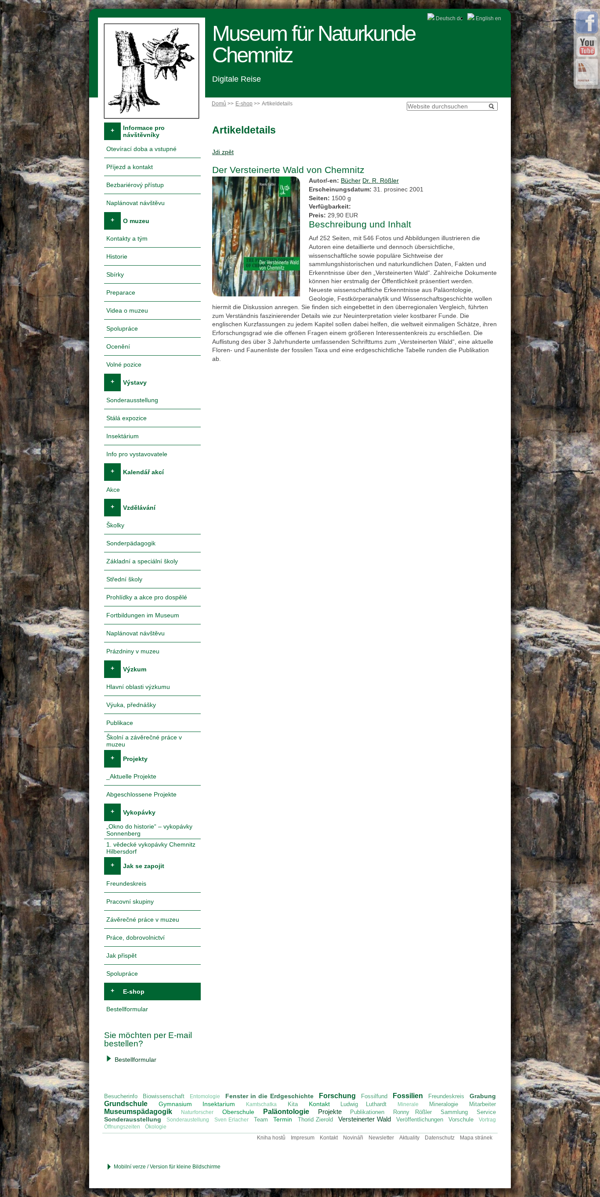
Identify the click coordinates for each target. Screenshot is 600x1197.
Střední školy (124, 579)
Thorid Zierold (315, 1119)
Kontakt (319, 1103)
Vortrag (487, 1120)
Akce (113, 489)
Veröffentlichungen (419, 1119)
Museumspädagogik (138, 1111)
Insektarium (218, 1103)
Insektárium (122, 436)
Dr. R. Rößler (380, 180)
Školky (115, 525)
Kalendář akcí (143, 472)
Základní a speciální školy (142, 561)
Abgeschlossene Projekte (141, 794)
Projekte (330, 1111)
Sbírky (115, 274)
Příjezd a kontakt (129, 166)
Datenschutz (440, 1138)
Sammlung (454, 1112)
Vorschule (460, 1119)
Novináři (353, 1138)
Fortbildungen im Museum (142, 615)
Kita (293, 1104)
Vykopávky (139, 812)
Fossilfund (374, 1096)
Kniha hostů (271, 1138)
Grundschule (126, 1103)
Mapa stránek (476, 1138)
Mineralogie (443, 1104)
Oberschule (238, 1111)
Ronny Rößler (412, 1112)
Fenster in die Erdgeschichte (269, 1096)
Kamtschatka (261, 1104)
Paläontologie (286, 1111)
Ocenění (118, 346)
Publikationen (367, 1112)
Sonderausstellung (132, 400)
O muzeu (136, 220)
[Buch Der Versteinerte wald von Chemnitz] (257, 296)
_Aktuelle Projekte (131, 776)
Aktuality (409, 1138)
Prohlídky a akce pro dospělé (146, 597)
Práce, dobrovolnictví (135, 937)
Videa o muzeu (127, 310)
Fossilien (408, 1096)
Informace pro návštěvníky (144, 131)
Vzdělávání (139, 507)
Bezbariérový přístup (135, 184)
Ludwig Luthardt (363, 1104)
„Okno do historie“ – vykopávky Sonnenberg (149, 830)
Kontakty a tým (127, 238)
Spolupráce (122, 328)
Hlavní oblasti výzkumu (138, 686)
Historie (116, 256)
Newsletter (381, 1138)
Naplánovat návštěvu (135, 202)
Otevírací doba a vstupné (141, 148)
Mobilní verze (130, 1167)
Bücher (351, 180)
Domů (219, 104)
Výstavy (135, 382)
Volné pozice (123, 364)
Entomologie (205, 1096)
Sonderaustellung (187, 1120)
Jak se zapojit (143, 865)
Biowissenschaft (163, 1096)
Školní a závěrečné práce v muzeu (144, 741)
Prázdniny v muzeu (132, 651)
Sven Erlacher (231, 1120)
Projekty (135, 758)
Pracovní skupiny (130, 901)
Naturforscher (197, 1112)
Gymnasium (175, 1103)
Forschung (337, 1096)
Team (261, 1119)
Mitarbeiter (482, 1104)
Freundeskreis (126, 883)
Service (486, 1112)
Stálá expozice (126, 418)
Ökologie (155, 1127)
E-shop (244, 104)
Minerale (408, 1104)
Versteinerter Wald (364, 1119)
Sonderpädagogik (130, 543)
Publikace (119, 722)
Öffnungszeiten (122, 1127)
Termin (282, 1119)
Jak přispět (121, 955)
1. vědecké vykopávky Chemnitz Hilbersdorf (150, 848)
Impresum (302, 1138)
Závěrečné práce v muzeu (142, 919)
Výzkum (134, 669)
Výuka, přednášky (131, 704)
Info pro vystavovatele (136, 454)
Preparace (120, 292)
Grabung (483, 1096)
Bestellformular (127, 1009)
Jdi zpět (223, 151)
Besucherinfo (120, 1096)
